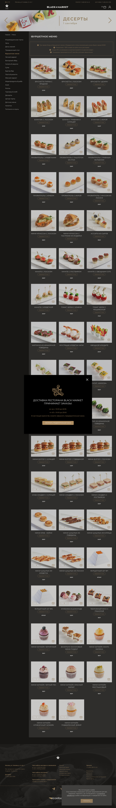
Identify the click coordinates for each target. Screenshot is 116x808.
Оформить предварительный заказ (58, 423)
